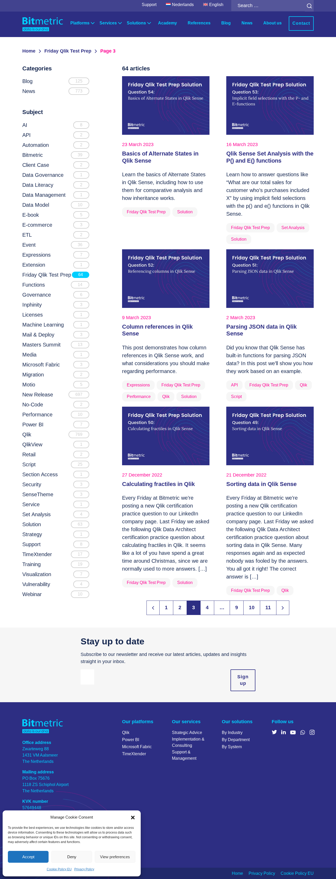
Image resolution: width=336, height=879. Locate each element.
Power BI (33, 424)
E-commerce (37, 225)
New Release (37, 394)
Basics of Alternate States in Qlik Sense (160, 157)
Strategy (32, 534)
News (247, 23)
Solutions (136, 23)
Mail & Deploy (38, 335)
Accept (28, 857)
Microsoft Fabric (41, 365)
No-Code (32, 404)
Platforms (80, 23)
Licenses (32, 315)
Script (29, 464)
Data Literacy (37, 185)
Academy (167, 23)
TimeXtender (37, 554)
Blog (226, 23)
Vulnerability (36, 584)
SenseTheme (37, 494)
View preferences (115, 857)
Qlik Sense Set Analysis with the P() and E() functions (269, 157)
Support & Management (184, 755)
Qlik (26, 434)
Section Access (40, 474)
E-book (30, 215)
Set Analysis (36, 514)
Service (31, 504)
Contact (301, 23)
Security (31, 484)
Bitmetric (32, 155)
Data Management (44, 195)
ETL (27, 235)
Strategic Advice (187, 732)
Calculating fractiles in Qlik (158, 484)
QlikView (32, 444)
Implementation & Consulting (188, 742)
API (26, 135)
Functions (33, 285)
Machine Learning (43, 325)
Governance (36, 295)
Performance (37, 414)
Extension (33, 265)
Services (108, 23)
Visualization (36, 574)
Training (31, 564)
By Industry (232, 732)
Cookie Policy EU (59, 869)
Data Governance (43, 175)
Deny (71, 857)
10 (252, 607)
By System (232, 746)
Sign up (243, 680)
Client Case (35, 165)
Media (29, 355)
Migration (33, 375)
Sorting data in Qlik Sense (261, 484)
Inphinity (32, 305)
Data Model (35, 205)
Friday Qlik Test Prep (67, 51)
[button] (132, 817)
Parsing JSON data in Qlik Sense (261, 330)
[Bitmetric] (42, 24)
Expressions (36, 255)
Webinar (32, 594)
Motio (28, 384)
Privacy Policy (84, 869)
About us (272, 23)
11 (268, 607)
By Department (236, 739)
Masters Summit (41, 345)
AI (24, 125)
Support (149, 4)
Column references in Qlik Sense (157, 330)
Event (29, 245)
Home (28, 51)
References (199, 23)
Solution (31, 524)
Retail (28, 454)
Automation (35, 145)
